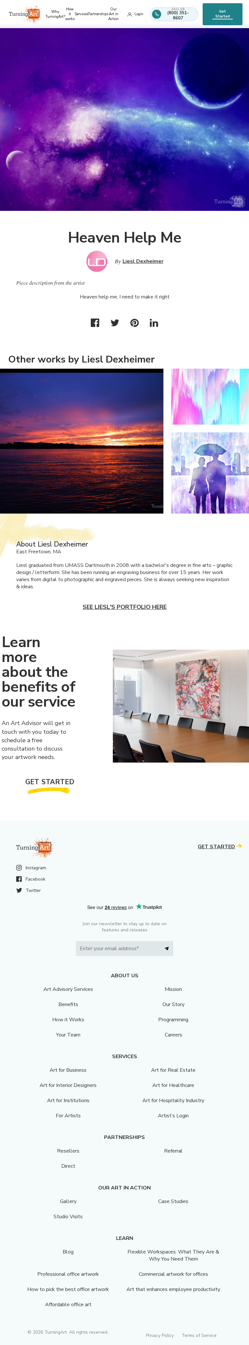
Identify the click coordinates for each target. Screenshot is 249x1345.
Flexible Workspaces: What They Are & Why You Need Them (173, 1255)
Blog (68, 1251)
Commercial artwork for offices (173, 1274)
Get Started (222, 14)
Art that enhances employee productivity (173, 1289)
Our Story (173, 1004)
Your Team (68, 1034)
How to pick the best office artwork (68, 1289)
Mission (173, 989)
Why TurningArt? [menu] (55, 14)
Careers (173, 1034)
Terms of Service (199, 1335)
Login (139, 14)
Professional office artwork (68, 1274)
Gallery (68, 1201)
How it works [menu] (70, 14)
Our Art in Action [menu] (113, 14)
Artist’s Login (173, 1115)
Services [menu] (81, 14)
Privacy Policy (160, 1335)
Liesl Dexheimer (143, 261)
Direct (68, 1166)
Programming (173, 1019)
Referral (173, 1151)
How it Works (68, 1019)
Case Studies (173, 1201)
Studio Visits (68, 1216)
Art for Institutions (68, 1100)
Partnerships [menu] (98, 14)
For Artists (68, 1115)
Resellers (68, 1151)
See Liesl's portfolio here (125, 607)
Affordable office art (68, 1304)
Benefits (68, 1004)
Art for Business (68, 1070)
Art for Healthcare (173, 1085)
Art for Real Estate (173, 1070)
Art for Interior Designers (68, 1085)
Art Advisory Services (68, 989)
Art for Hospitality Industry (173, 1100)
